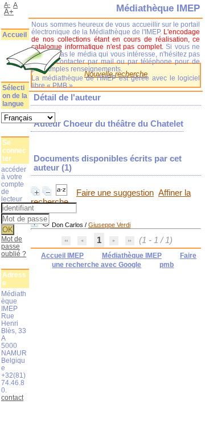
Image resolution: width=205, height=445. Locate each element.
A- (7, 4)
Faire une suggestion (115, 192)
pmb (166, 265)
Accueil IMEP (62, 256)
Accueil (14, 35)
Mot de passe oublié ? (13, 246)
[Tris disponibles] (62, 192)
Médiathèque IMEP (132, 256)
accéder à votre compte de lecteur (13, 184)
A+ (9, 11)
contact (12, 397)
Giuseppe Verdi (109, 224)
